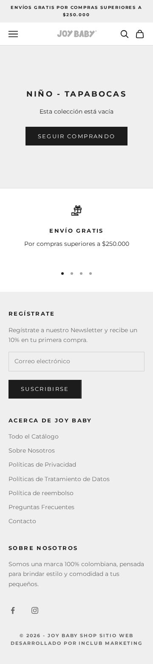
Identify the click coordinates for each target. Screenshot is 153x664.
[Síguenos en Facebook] (12, 610)
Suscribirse (45, 388)
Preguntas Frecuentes (41, 507)
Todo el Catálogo (33, 436)
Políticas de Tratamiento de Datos (59, 479)
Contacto (22, 521)
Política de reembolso (41, 493)
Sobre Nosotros (31, 450)
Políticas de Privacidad (42, 464)
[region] (76, 232)
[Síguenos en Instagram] (35, 610)
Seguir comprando (76, 136)
